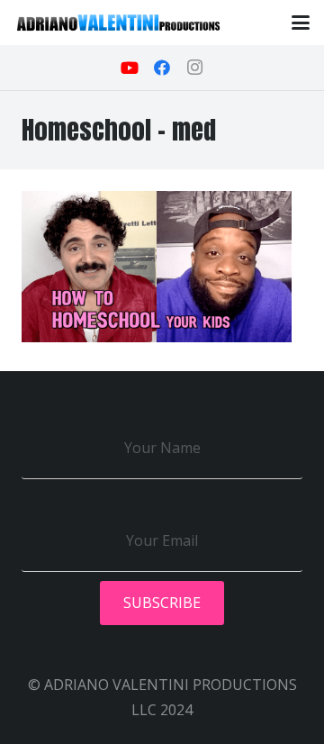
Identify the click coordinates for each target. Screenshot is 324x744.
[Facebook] (162, 67)
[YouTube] (129, 67)
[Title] (118, 23)
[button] (300, 23)
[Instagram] (194, 67)
